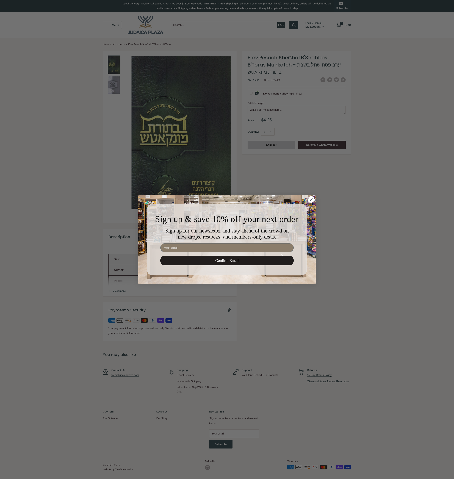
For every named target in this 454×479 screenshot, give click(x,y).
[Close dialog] (311, 200)
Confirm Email (227, 260)
